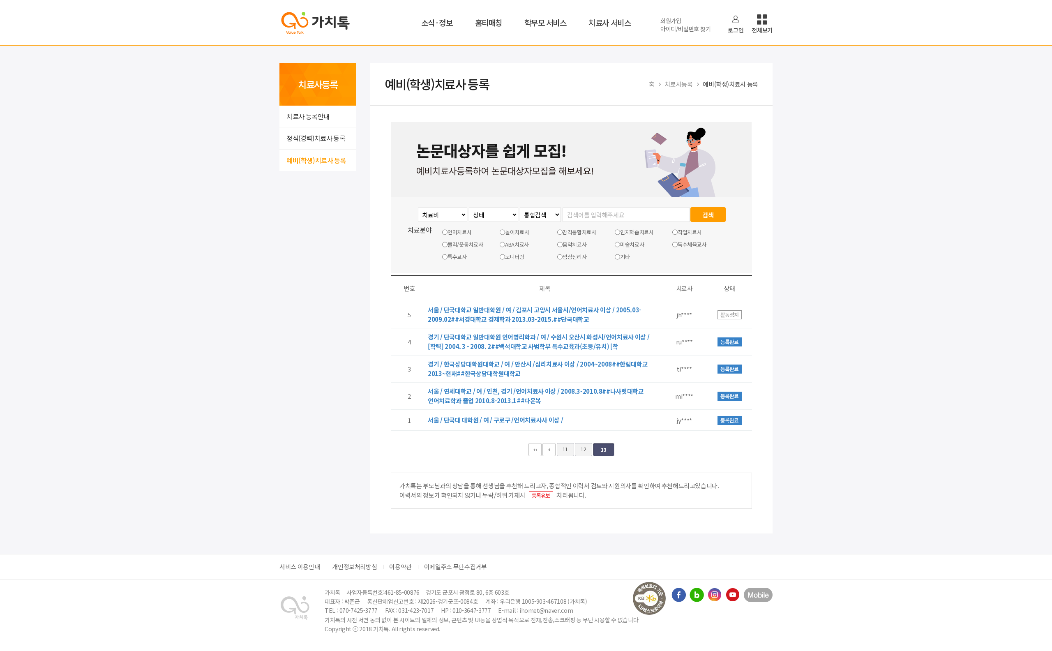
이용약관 (400, 566)
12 (583, 449)
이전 (549, 449)
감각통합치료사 (579, 232)
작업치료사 (689, 232)
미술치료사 (632, 244)
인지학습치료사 (637, 232)
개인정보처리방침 (354, 566)
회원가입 (670, 20)
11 (565, 449)
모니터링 (514, 257)
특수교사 (457, 257)
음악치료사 (574, 244)
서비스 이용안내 (299, 566)
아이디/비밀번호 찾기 (685, 29)
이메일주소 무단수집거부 (455, 566)
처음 (535, 449)
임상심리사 (574, 257)
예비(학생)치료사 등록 (316, 160)
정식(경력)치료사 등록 (315, 138)
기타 (625, 257)
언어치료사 (459, 232)
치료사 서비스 (609, 22)
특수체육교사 (692, 244)
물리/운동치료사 (465, 244)
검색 (707, 214)
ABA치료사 (517, 244)
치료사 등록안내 (308, 116)
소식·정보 (437, 22)
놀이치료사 (517, 232)
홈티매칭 (488, 22)
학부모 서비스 (545, 22)
